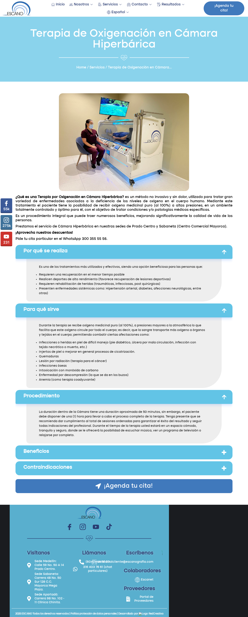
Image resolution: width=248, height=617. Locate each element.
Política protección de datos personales (94, 613)
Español (118, 12)
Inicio (60, 4)
